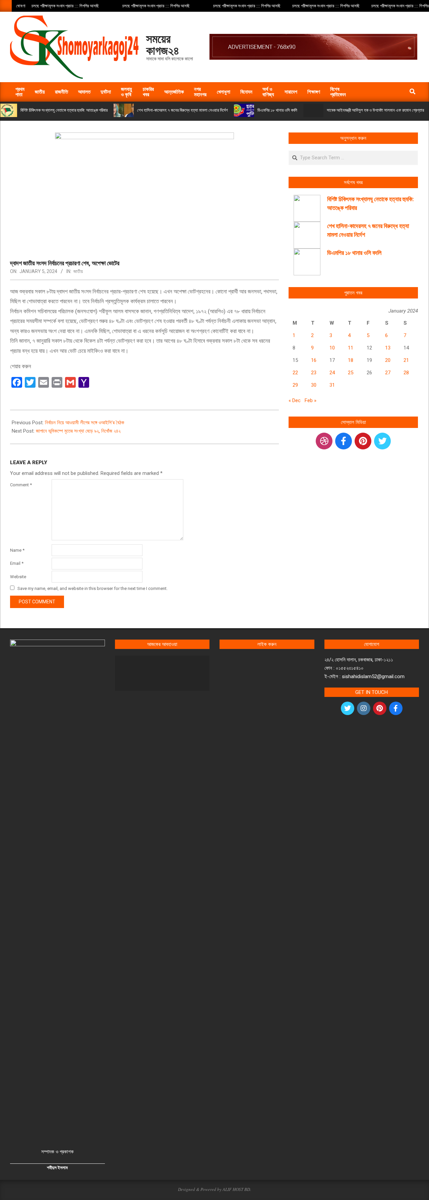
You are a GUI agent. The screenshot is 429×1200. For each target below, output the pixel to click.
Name (17, 550)
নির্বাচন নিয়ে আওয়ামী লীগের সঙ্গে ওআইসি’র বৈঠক (84, 423)
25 (350, 373)
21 (406, 360)
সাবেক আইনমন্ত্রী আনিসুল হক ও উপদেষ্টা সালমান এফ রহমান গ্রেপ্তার (375, 110)
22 (295, 373)
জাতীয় (78, 271)
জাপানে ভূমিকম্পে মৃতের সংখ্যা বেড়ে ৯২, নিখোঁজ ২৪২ (78, 431)
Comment (21, 484)
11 (350, 348)
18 (350, 360)
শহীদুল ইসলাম (57, 1167)
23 (313, 373)
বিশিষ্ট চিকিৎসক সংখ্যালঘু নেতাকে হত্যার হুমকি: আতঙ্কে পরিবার (64, 110)
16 (313, 360)
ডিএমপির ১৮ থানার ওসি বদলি (277, 110)
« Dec (295, 400)
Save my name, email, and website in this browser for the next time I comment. (92, 588)
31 (332, 385)
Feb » (310, 400)
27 (387, 373)
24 (332, 373)
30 (313, 385)
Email (16, 563)
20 (387, 360)
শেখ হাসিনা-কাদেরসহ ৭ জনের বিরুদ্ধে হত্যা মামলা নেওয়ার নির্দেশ (182, 110)
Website (18, 576)
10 (332, 348)
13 (387, 348)
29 (295, 385)
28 (406, 373)
